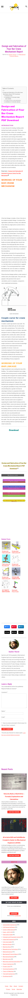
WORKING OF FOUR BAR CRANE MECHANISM (12, 98)
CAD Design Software (9, 927)
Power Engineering (8, 964)
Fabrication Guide (7, 934)
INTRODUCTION (8, 95)
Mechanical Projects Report (10, 954)
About (15, 986)
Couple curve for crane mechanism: (13, 100)
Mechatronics (7, 959)
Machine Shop (7, 947)
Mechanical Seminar (8, 956)
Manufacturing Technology (10, 949)
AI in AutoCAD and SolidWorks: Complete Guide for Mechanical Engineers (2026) (14, 840)
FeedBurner (17, 915)
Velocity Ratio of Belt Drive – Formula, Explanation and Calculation (14, 796)
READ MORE (14, 897)
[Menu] (2, 7)
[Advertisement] (14, 30)
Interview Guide (7, 942)
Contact (21, 986)
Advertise (19, 989)
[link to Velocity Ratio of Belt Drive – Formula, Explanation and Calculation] (14, 781)
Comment (4, 692)
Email (3, 717)
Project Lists (6, 966)
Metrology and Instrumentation (11, 961)
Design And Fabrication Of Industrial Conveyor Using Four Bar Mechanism (12, 173)
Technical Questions (8, 969)
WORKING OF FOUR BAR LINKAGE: (13, 102)
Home (6, 986)
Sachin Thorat (12, 54)
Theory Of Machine (8, 971)
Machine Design (7, 944)
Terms (13, 989)
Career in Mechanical (9, 929)
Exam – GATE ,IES (7, 932)
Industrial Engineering (9, 939)
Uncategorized (7, 976)
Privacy (8, 989)
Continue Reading (14, 812)
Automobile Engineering (9, 924)
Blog (11, 986)
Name (3, 711)
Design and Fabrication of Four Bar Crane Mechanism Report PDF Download (13, 93)
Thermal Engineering (9, 974)
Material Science (7, 951)
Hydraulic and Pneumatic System (12, 937)
